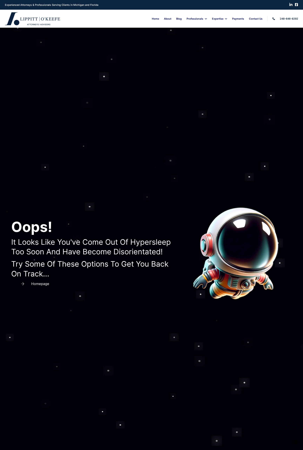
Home (155, 18)
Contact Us (255, 18)
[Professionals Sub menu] (206, 19)
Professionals (195, 18)
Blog (179, 18)
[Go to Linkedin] (290, 4)
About (167, 18)
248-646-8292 (289, 18)
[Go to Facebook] (296, 4)
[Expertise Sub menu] (226, 19)
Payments (238, 18)
